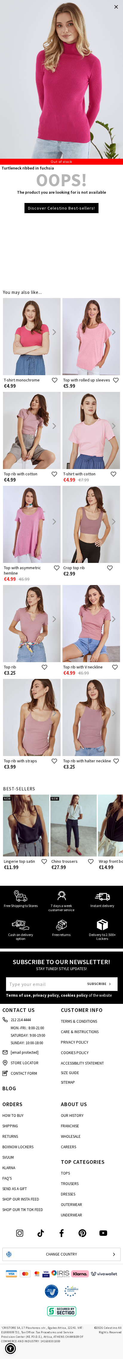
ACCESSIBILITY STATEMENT (82, 1063)
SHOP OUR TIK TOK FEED (22, 1209)
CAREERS (68, 1146)
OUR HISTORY (72, 1115)
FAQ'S (7, 1178)
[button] (10, 1348)
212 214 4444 (20, 1019)
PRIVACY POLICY (74, 1042)
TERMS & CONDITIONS (79, 1021)
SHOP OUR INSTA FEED (20, 1199)
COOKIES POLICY (75, 1052)
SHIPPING (10, 1126)
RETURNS (10, 1136)
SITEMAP (68, 1082)
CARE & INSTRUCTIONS (80, 1031)
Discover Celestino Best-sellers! (61, 208)
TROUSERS (70, 1183)
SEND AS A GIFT (14, 1188)
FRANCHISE (70, 1126)
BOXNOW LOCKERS (17, 1146)
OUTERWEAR (71, 1204)
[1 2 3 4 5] (61, 82)
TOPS (65, 1173)
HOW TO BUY (13, 1115)
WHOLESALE (71, 1136)
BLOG (9, 1088)
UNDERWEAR (71, 1215)
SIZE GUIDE (70, 1072)
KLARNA (8, 1167)
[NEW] (26, 855)
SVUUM (8, 1157)
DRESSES (68, 1194)
